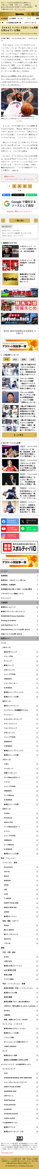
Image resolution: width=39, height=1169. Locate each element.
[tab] (4, 18)
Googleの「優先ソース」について (18, 211)
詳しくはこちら (20, 9)
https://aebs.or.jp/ (7, 1152)
